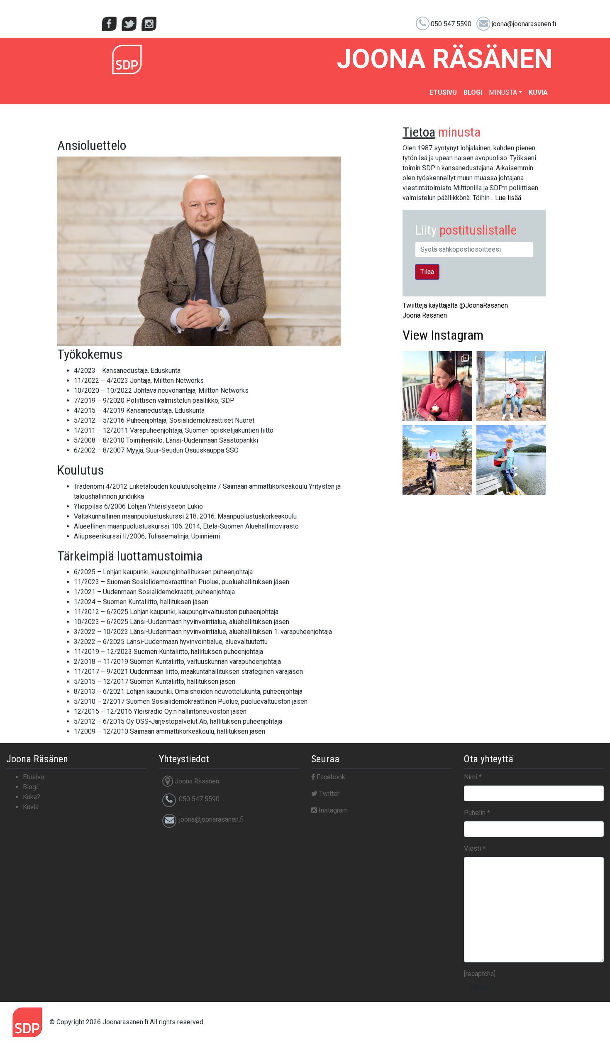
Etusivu (443, 92)
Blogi (473, 92)
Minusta (503, 92)
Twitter (328, 794)
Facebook (330, 777)
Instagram (443, 335)
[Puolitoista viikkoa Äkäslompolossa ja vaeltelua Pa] (511, 386)
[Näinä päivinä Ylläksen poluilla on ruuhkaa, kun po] (511, 460)
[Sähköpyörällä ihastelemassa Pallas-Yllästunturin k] (437, 460)
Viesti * (475, 848)
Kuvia (538, 92)
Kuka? (31, 797)
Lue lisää (508, 198)
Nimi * (473, 777)
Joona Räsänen (425, 315)
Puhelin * (477, 813)
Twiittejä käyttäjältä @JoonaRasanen (455, 305)
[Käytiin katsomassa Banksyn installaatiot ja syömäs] (437, 386)
